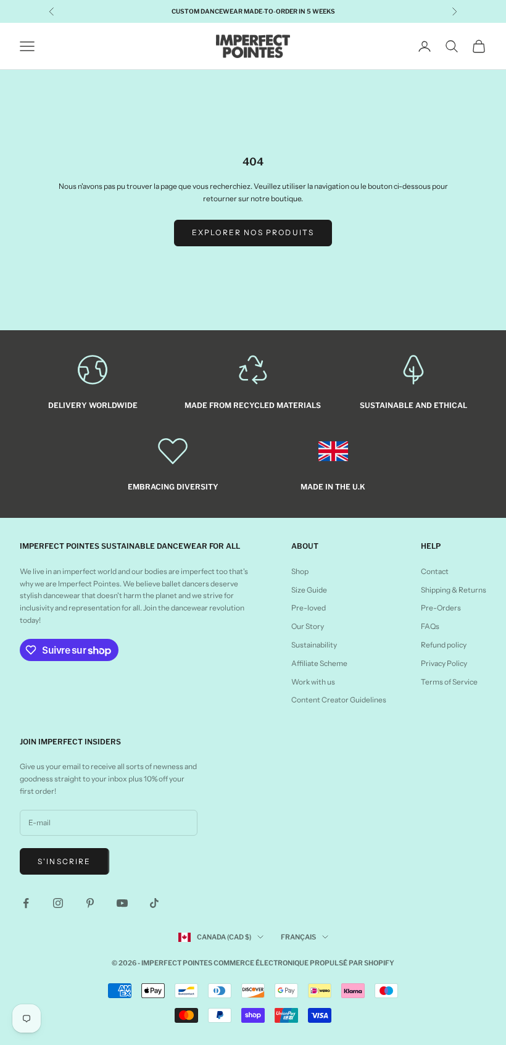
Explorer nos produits (253, 232)
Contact (435, 571)
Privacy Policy (444, 663)
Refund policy (444, 644)
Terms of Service (449, 681)
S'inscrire (64, 861)
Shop (300, 571)
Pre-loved (308, 607)
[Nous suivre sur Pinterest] (90, 903)
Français (298, 937)
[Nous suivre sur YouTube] (122, 903)
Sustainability (314, 644)
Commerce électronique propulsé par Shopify (304, 963)
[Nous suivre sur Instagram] (58, 903)
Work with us (313, 681)
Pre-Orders (441, 607)
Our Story (307, 626)
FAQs (430, 626)
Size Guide (309, 589)
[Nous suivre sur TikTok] (154, 903)
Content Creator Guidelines (338, 699)
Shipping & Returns (453, 589)
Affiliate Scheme (319, 663)
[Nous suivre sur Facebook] (26, 903)
